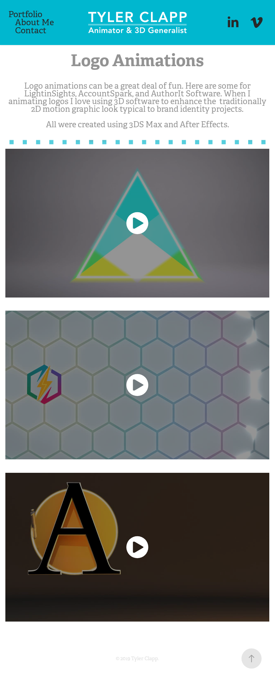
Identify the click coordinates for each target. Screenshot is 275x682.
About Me (34, 22)
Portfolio (25, 14)
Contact (30, 30)
